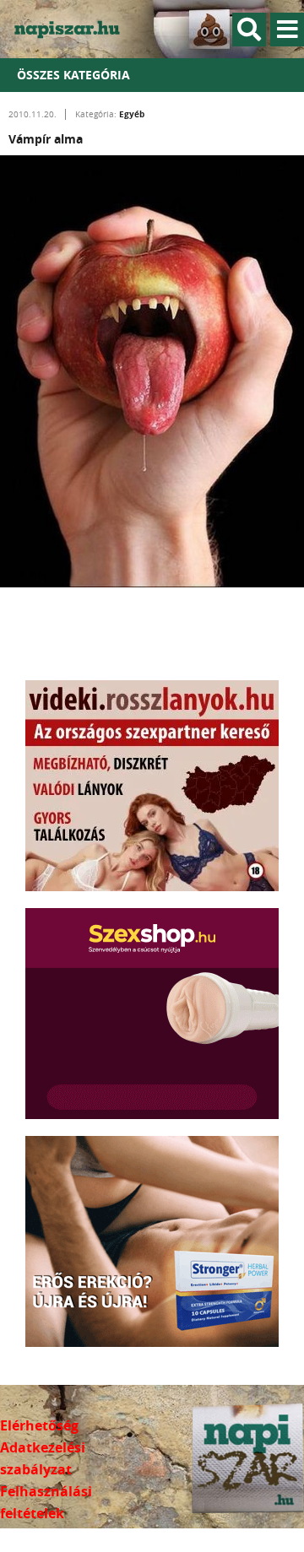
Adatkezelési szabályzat (42, 1458)
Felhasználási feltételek (46, 1502)
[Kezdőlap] (76, 29)
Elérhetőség (39, 1425)
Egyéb (131, 114)
